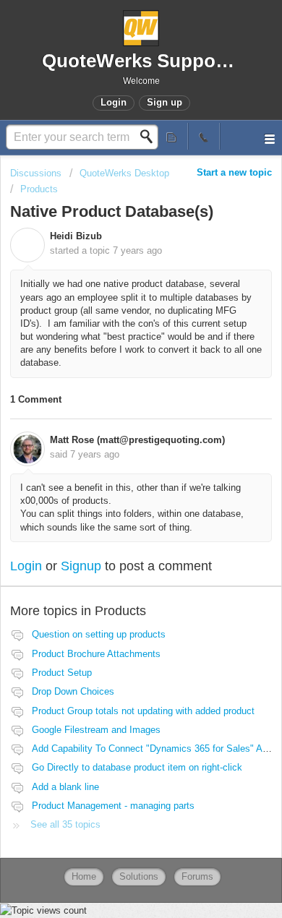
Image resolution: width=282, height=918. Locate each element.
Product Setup (62, 672)
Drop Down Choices (73, 691)
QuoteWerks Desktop (124, 173)
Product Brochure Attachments (96, 653)
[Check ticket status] (172, 136)
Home (84, 876)
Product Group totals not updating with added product (143, 710)
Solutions (138, 876)
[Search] (150, 136)
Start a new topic (234, 172)
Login (26, 566)
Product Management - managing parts (113, 805)
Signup (81, 566)
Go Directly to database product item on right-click (137, 767)
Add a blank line (65, 786)
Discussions (35, 173)
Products (39, 189)
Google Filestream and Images (96, 729)
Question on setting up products (99, 634)
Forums (197, 876)
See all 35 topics (65, 824)
